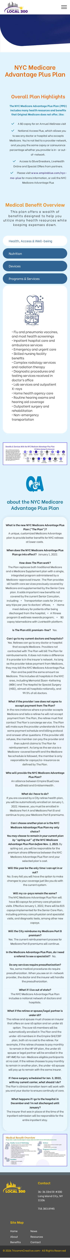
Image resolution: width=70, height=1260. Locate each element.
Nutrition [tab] (15, 253)
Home (14, 1231)
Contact (35, 1242)
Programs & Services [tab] (24, 278)
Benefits (15, 1242)
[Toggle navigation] (64, 7)
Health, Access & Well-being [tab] (30, 241)
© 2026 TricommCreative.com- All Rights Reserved (34, 1250)
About (14, 1236)
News (33, 1231)
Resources (36, 1236)
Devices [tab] (15, 266)
